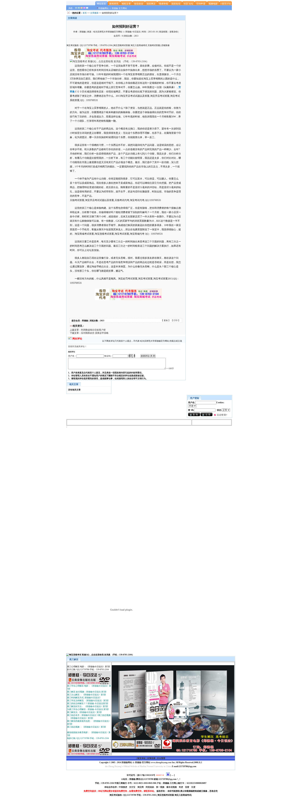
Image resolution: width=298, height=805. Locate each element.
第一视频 (160, 787)
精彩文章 (126, 3)
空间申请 (200, 3)
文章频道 (94, 13)
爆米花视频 (171, 787)
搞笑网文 (151, 3)
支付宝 (132, 787)
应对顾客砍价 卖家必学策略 (94, 333)
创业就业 (138, 3)
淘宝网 (140, 787)
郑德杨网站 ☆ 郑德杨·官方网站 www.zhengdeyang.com (146, 762)
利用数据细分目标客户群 (93, 330)
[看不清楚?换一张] (131, 355)
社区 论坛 (188, 3)
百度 (193, 787)
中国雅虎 (123, 787)
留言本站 (141, 758)
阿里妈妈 (150, 787)
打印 (175, 320)
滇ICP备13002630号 (146, 775)
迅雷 (187, 787)
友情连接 (151, 758)
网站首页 (101, 3)
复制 (166, 320)
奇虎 (181, 787)
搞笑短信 (175, 3)
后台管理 (161, 758)
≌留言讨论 (225, 3)
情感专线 (163, 3)
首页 (85, 13)
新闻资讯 (113, 3)
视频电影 (213, 3)
